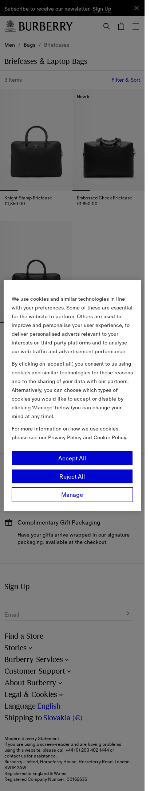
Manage (72, 494)
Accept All (72, 458)
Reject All (72, 476)
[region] (72, 395)
